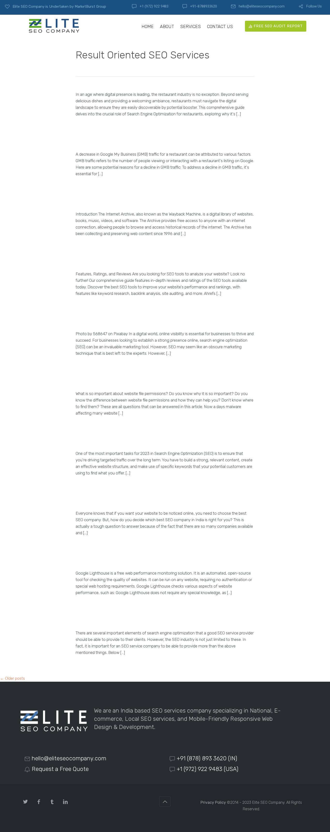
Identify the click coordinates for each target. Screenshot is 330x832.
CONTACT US (220, 26)
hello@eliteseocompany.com (262, 6)
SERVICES (190, 26)
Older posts (12, 678)
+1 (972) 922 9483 (154, 6)
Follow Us (314, 6)
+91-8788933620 (203, 6)
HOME (148, 26)
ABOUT (167, 26)
